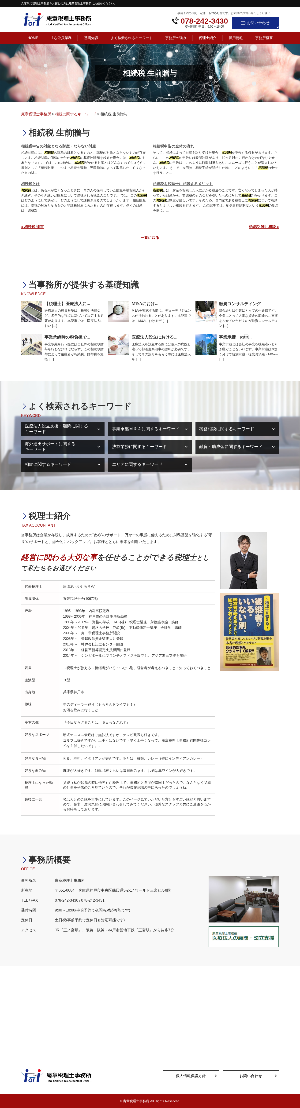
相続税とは (30, 184)
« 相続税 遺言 (32, 227)
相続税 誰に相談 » (264, 227)
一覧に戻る (150, 238)
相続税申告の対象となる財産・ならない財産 (58, 146)
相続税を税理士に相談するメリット (183, 184)
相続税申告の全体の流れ (173, 146)
